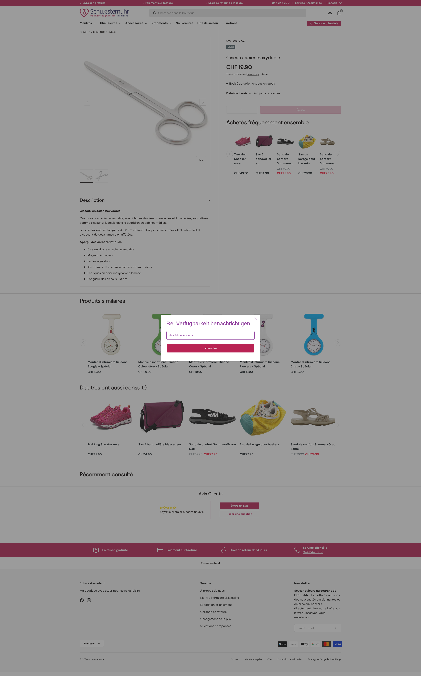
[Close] (256, 319)
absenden (210, 348)
